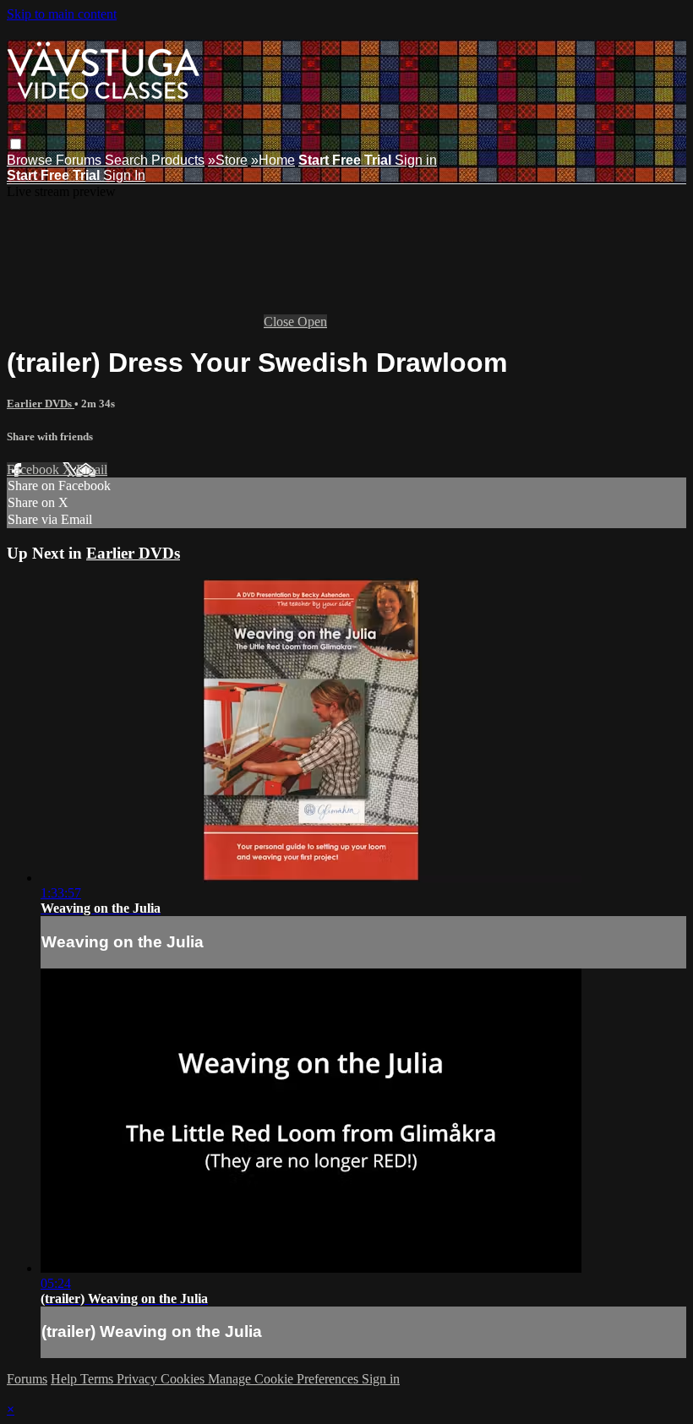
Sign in (416, 160)
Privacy (139, 1379)
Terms (98, 1379)
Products (178, 160)
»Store (228, 160)
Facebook (35, 469)
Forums (80, 160)
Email (91, 469)
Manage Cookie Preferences (285, 1379)
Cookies (184, 1379)
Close (280, 321)
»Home (273, 160)
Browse (31, 160)
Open (312, 321)
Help (65, 1379)
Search (128, 160)
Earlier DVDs (40, 403)
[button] (15, 144)
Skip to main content (62, 14)
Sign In (124, 175)
